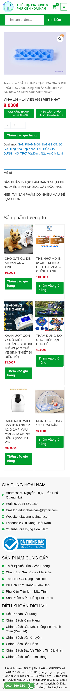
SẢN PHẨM (27, 83)
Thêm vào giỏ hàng (22, 135)
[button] (60, 39)
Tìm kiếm (54, 20)
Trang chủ (10, 83)
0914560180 (48, 679)
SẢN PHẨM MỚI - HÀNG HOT (37, 144)
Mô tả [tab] (8, 173)
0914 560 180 (15, 685)
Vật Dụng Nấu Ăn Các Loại (39, 88)
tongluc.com (59, 687)
